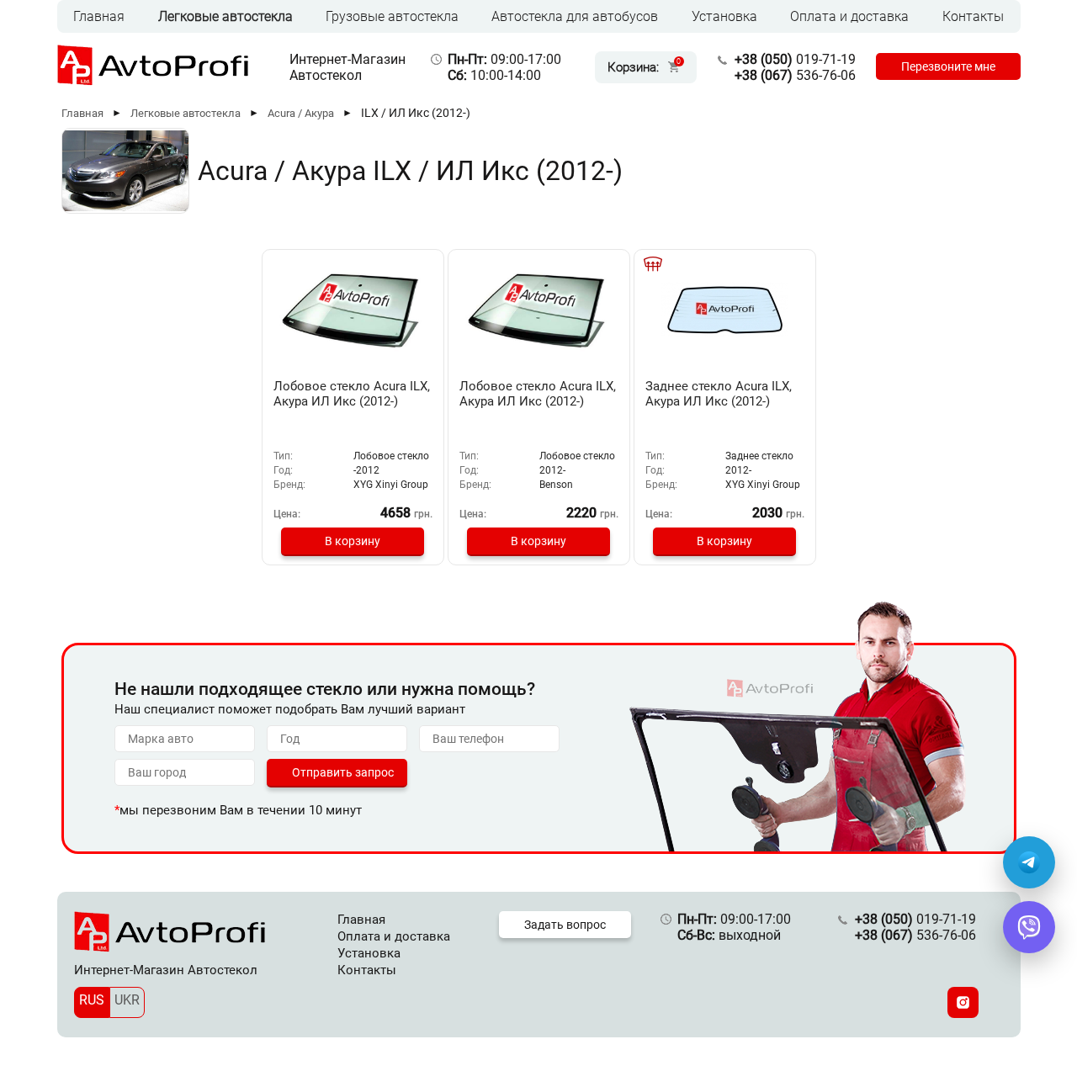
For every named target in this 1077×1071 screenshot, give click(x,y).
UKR (127, 1000)
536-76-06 (795, 75)
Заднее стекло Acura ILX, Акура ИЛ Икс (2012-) (718, 394)
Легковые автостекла (225, 16)
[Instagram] (963, 1002)
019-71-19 (795, 59)
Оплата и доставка (849, 16)
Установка (724, 16)
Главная (99, 16)
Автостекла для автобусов (574, 16)
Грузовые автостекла (392, 16)
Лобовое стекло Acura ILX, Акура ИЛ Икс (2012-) (351, 394)
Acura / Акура (301, 113)
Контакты (973, 16)
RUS (91, 1000)
